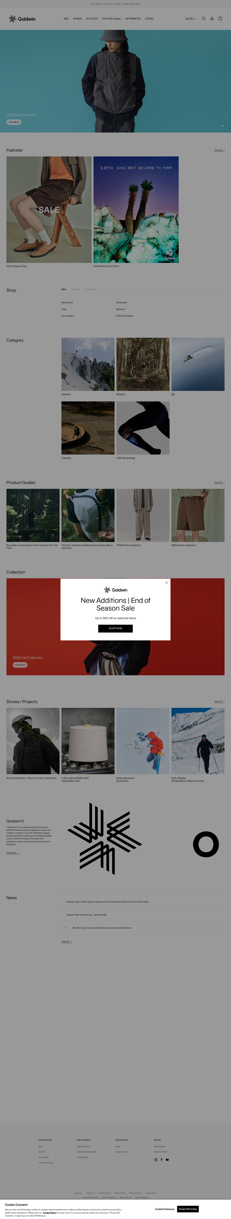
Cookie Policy (49, 1212)
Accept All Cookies (188, 1209)
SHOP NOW (115, 628)
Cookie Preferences (164, 1209)
